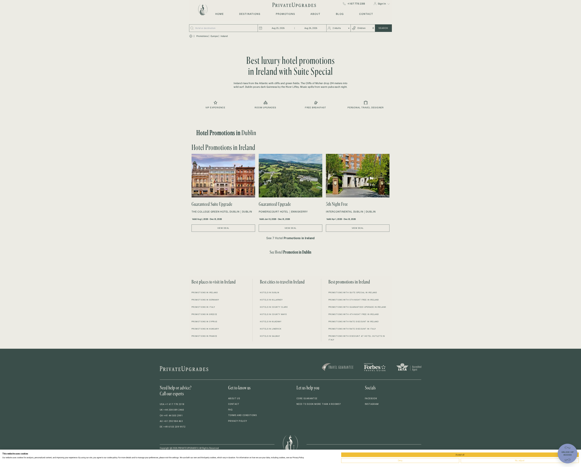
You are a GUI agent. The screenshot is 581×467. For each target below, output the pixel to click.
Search (383, 28)
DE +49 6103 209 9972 (172, 427)
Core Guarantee (307, 398)
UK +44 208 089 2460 (172, 410)
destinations (249, 13)
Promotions (202, 36)
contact (366, 13)
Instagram (372, 404)
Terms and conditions (242, 415)
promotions (285, 13)
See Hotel (291, 252)
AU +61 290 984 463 (171, 421)
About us (234, 398)
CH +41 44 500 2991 (171, 415)
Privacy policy (237, 421)
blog (340, 13)
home (219, 13)
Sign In (382, 3)
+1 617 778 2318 (356, 3)
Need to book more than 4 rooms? (319, 404)
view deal (223, 228)
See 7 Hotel (290, 238)
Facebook (371, 398)
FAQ (230, 409)
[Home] (190, 36)
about (315, 13)
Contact (234, 404)
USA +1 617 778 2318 (172, 404)
